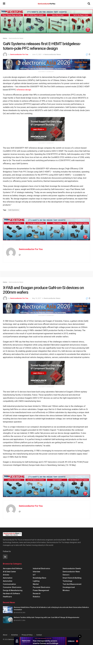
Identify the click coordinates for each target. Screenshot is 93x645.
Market (36, 584)
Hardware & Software (11, 593)
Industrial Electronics (41, 568)
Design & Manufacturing (12, 590)
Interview (36, 572)
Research (36, 593)
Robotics (36, 597)
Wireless (66, 590)
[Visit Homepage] (46, 3)
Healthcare (7, 597)
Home (5, 38)
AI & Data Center (9, 572)
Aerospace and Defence (12, 568)
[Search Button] (89, 3)
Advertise (14, 635)
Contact (39, 635)
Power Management (41, 590)
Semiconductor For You (19, 54)
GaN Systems (13, 210)
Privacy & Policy (27, 635)
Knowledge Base (39, 578)
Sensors (66, 575)
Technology (67, 581)
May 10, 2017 (36, 298)
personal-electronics (41, 587)
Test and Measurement (72, 584)
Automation (7, 578)
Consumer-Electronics (12, 587)
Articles (6, 575)
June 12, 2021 (37, 54)
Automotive (7, 581)
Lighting (36, 581)
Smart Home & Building (72, 578)
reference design (23, 90)
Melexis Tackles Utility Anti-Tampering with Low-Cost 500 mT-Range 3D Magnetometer (46, 617)
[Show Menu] (4, 3)
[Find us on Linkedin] (5, 557)
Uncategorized (69, 587)
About (5, 635)
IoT (34, 575)
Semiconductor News (16, 38)
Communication (9, 584)
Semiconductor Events (72, 568)
